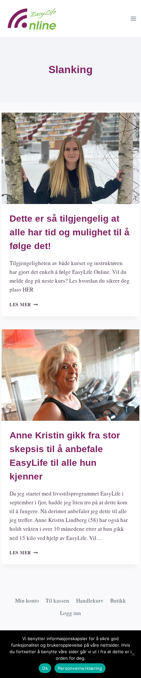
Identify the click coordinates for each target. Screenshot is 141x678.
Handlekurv (90, 600)
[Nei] (133, 654)
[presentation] (70, 158)
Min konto (27, 600)
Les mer (24, 304)
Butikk (118, 600)
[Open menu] (133, 18)
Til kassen (57, 600)
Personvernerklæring (80, 668)
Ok (45, 668)
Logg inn (70, 613)
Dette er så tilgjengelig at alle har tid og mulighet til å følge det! (70, 232)
